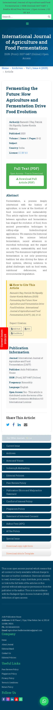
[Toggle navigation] (27, 23)
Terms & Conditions (10, 682)
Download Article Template (20, 553)
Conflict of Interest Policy (19, 501)
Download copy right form (19, 546)
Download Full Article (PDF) (27, 180)
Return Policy (7, 687)
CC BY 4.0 (23, 152)
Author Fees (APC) (15, 523)
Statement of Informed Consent (22, 516)
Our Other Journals (19, 438)
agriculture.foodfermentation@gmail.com (25, 630)
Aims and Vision (15, 460)
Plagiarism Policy (15, 508)
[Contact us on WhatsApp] (44, 701)
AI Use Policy (13, 531)
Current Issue (13, 445)
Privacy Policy (8, 678)
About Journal (7, 644)
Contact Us (6, 653)
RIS (28, 328)
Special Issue (13, 538)
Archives (17, 68)
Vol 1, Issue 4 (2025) (37, 68)
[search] (49, 16)
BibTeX (16, 328)
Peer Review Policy (16, 483)
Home (5, 68)
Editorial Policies (15, 475)
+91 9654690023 (12, 627)
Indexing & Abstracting (17, 468)
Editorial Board (8, 648)
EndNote (17, 333)
